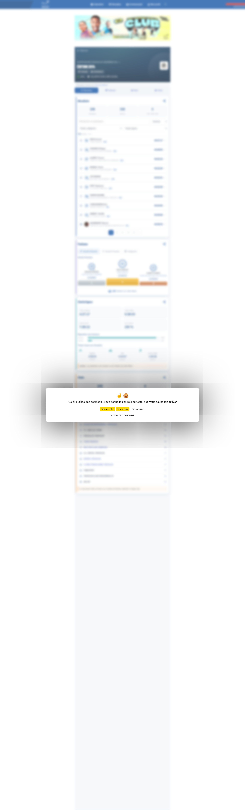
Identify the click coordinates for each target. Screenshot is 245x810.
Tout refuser (122, 409)
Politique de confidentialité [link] (122, 416)
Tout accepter (107, 409)
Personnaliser (138, 409)
